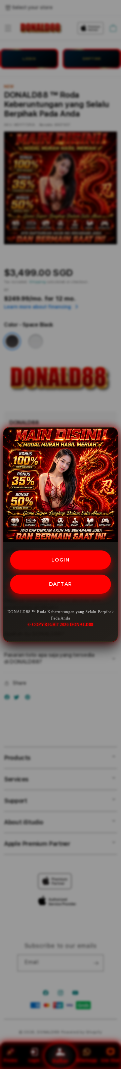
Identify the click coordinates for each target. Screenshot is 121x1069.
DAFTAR (60, 584)
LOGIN (60, 560)
